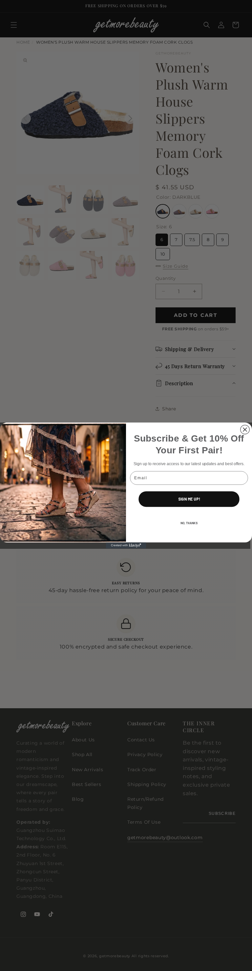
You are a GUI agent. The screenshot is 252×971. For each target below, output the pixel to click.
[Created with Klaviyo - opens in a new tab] (126, 545)
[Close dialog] (245, 429)
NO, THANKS (189, 523)
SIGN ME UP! (189, 499)
